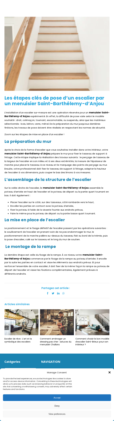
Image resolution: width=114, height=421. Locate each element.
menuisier (89, 254)
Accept (57, 397)
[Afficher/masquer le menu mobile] (110, 5)
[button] (109, 372)
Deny (57, 406)
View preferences (57, 414)
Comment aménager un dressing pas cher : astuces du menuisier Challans (37, 341)
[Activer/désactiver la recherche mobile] (103, 5)
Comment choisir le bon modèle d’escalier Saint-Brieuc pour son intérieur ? (74, 341)
